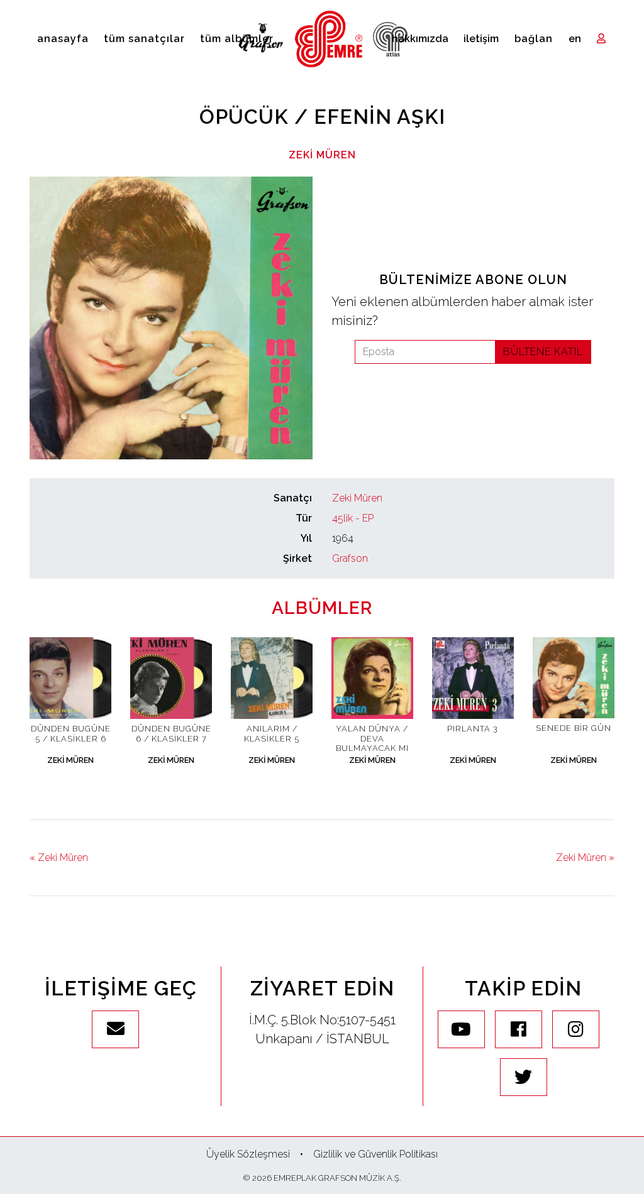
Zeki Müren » (585, 857)
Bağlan (533, 39)
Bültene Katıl (543, 352)
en (575, 39)
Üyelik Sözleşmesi (248, 1154)
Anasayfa (63, 39)
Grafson (350, 558)
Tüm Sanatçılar (144, 39)
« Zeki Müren (59, 857)
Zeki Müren (322, 155)
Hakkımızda (420, 39)
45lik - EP (353, 518)
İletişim (481, 39)
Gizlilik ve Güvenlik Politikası (375, 1154)
